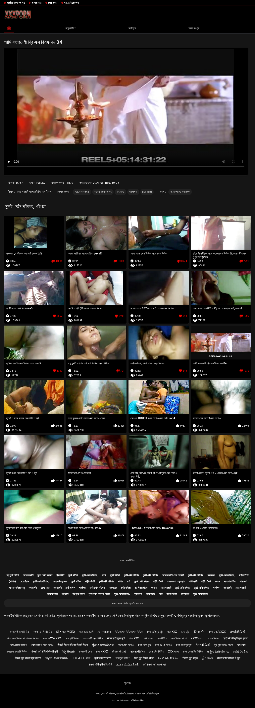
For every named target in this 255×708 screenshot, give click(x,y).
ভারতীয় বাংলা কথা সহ (16, 2)
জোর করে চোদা (104, 631)
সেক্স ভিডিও (162, 638)
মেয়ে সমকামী (28, 575)
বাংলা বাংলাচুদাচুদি (183, 645)
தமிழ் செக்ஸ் (240, 651)
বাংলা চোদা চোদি (86, 631)
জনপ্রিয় (132, 28)
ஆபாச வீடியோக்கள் (127, 664)
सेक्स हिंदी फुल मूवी (116, 638)
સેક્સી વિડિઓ (237, 631)
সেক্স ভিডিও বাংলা (179, 638)
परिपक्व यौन (199, 631)
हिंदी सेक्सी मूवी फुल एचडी (236, 638)
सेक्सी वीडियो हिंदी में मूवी (228, 658)
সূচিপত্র (127, 682)
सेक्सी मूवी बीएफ (190, 658)
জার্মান (120, 581)
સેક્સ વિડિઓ (202, 645)
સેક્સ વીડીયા (137, 651)
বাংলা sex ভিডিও (163, 645)
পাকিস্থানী (193, 581)
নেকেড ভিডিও (213, 638)
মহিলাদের (120, 191)
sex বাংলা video (65, 631)
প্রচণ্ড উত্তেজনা (71, 2)
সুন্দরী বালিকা (147, 191)
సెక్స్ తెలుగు (68, 651)
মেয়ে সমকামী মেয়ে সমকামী (173, 575)
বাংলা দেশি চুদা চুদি (155, 631)
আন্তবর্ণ (242, 581)
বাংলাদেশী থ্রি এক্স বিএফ (180, 191)
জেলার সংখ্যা (193, 28)
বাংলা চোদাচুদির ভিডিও (193, 651)
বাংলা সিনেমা (172, 593)
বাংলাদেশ (113, 587)
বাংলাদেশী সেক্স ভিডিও (19, 631)
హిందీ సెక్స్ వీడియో (168, 658)
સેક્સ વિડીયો (119, 651)
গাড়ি (161, 593)
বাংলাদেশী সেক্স (85, 651)
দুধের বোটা (45, 587)
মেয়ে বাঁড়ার (52, 2)
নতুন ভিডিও (71, 28)
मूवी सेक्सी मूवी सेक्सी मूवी (154, 664)
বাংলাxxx (172, 631)
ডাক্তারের (185, 593)
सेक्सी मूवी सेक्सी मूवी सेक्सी (28, 658)
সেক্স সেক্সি (241, 645)
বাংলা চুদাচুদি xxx (217, 631)
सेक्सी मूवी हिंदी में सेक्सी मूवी (44, 651)
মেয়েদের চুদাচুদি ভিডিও (17, 651)
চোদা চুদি (185, 631)
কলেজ (217, 581)
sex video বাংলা (81, 658)
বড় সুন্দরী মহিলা (13, 575)
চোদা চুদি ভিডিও (72, 638)
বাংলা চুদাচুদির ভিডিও (42, 631)
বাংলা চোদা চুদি (144, 645)
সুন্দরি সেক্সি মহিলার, (90, 575)
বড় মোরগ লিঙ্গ (229, 581)
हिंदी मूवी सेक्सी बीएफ (144, 658)
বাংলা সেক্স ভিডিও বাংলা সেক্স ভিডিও (23, 638)
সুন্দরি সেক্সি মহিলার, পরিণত (99, 593)
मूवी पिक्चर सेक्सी (102, 658)
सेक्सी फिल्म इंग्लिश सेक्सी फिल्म (73, 645)
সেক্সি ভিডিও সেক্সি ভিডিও (42, 645)
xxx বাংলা (173, 651)
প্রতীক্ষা (82, 587)
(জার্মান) (12, 581)
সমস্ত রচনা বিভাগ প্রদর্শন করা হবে (127, 603)
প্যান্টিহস (65, 593)
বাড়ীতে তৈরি (243, 575)
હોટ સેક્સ (207, 658)
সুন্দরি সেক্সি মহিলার (44, 575)
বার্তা (128, 581)
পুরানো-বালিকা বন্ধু (17, 587)
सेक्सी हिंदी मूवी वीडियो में (100, 664)
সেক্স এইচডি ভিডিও (18, 645)
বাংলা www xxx (52, 638)
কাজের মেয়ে (36, 2)
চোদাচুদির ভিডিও (156, 651)
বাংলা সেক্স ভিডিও (127, 560)
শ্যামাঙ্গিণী (133, 191)
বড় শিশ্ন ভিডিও (141, 587)
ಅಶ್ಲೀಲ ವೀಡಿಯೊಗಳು (218, 651)
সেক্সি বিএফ (148, 638)
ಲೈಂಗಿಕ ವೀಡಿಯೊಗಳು (103, 645)
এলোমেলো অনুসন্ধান (176, 581)
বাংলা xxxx (102, 651)
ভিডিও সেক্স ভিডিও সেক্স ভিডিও (129, 631)
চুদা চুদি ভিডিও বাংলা (223, 645)
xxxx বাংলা (197, 638)
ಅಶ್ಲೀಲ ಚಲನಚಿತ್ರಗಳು (56, 658)
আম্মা (104, 575)
